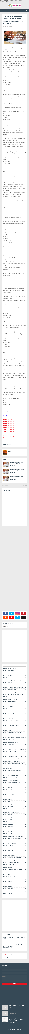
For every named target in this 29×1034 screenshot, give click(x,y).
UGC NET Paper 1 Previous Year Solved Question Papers (8, 947)
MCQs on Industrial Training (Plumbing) (14, 761)
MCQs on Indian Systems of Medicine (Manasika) (14, 749)
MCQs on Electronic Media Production (14, 725)
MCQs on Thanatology (14, 867)
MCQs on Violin (14, 884)
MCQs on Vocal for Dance (14, 888)
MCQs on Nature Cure (14, 801)
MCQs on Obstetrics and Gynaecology (14, 812)
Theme (9, 1031)
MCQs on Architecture (14, 677)
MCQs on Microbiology (14, 792)
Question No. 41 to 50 (8, 427)
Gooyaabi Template (21, 1031)
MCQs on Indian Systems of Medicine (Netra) (14, 754)
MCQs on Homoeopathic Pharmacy (14, 742)
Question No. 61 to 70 (8, 431)
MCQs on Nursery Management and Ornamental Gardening (14, 809)
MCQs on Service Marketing (14, 860)
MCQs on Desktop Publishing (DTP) (14, 720)
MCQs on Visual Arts (14, 886)
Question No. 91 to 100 (8, 437)
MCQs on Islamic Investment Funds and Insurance (14, 785)
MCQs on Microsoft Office (14, 794)
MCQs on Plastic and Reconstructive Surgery (14, 838)
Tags (11, 954)
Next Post (24, 485)
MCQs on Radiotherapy (14, 850)
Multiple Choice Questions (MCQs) (8, 938)
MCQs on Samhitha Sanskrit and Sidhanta (14, 857)
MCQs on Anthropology (14, 675)
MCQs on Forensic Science (14, 735)
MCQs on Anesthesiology (14, 670)
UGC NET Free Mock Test (20, 937)
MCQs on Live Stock (14, 787)
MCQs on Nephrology (14, 804)
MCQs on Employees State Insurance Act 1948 (14, 728)
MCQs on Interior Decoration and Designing (14, 770)
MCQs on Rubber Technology (14, 855)
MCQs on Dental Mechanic (14, 718)
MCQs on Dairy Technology (14, 716)
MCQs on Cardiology (14, 696)
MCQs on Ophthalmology (14, 814)
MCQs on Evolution (14, 730)
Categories (6, 954)
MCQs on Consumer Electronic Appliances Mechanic (14, 711)
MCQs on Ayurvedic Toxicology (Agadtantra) (14, 692)
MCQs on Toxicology (14, 872)
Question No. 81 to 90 (8, 435)
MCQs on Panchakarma (14, 824)
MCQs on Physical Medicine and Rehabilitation (14, 836)
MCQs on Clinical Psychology (14, 701)
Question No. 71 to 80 (8, 433)
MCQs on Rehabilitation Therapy (14, 853)
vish (9, 451)
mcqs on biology (14, 895)
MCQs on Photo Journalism (14, 831)
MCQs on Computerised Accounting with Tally (14, 708)
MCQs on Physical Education (14, 833)
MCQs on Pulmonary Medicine (14, 848)
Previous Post (5, 485)
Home (9, 1029)
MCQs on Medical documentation (14, 789)
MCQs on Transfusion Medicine (14, 668)
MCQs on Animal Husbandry (14, 673)
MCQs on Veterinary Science (14, 881)
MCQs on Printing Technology (14, 841)
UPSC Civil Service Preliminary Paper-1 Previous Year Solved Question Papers (19, 942)
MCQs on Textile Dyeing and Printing (14, 862)
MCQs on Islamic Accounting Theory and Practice (14, 773)
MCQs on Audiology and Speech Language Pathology (14, 680)
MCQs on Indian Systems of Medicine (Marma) (14, 751)
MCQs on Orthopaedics (14, 819)
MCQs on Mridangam (14, 797)
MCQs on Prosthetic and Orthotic (14, 843)
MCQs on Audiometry (14, 682)
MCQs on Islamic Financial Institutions (14, 782)
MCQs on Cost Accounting (14, 713)
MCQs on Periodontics (14, 826)
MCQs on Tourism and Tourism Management (14, 869)
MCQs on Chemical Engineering (14, 699)
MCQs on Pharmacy (14, 829)
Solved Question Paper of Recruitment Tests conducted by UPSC (8, 942)
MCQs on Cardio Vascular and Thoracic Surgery (14, 694)
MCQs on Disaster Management (14, 723)
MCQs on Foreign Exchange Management (14, 732)
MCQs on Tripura (14, 874)
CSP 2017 (6, 26)
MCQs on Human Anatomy (14, 744)
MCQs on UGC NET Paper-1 (14, 876)
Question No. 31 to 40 (8, 425)
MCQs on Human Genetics (14, 747)
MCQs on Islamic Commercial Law (14, 780)
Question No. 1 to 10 (8, 419)
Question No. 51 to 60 (8, 429)
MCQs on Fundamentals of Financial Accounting (14, 737)
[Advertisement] (14, 587)
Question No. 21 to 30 (8, 423)
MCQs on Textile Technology (14, 864)
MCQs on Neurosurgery (14, 806)
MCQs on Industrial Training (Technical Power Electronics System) (14, 764)
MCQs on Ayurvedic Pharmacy (14, 689)
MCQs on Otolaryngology (14, 821)
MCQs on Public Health (14, 845)
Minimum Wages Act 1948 (14, 893)
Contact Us (19, 1029)
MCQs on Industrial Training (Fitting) (14, 759)
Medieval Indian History (14, 891)
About (13, 1029)
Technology (14, 957)
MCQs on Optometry (14, 817)
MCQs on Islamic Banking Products (14, 775)
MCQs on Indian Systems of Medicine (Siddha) (14, 756)
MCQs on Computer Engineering (14, 706)
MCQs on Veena (14, 879)
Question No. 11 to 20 (8, 421)
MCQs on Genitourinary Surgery (14, 739)
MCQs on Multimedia (14, 799)
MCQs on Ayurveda (14, 685)
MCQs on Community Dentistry (14, 704)
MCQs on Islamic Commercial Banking (14, 777)
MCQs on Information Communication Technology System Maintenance (14, 768)
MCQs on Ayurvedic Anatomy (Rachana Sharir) (14, 687)
